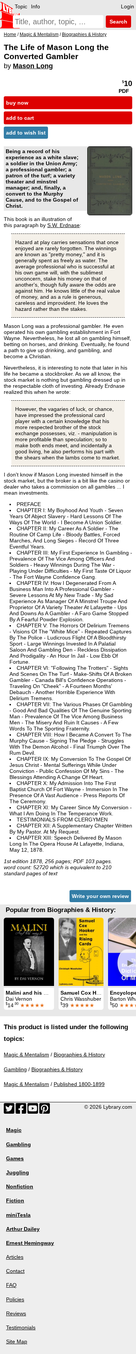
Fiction (15, 1200)
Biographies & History (79, 1055)
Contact (15, 1271)
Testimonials (21, 1327)
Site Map (16, 1341)
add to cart (20, 118)
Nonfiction (19, 1186)
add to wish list (26, 133)
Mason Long (33, 66)
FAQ (11, 1285)
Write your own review (100, 896)
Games (15, 1158)
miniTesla (18, 1215)
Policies (15, 1299)
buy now (17, 103)
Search (117, 22)
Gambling (15, 1069)
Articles (14, 1257)
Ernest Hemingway (30, 1243)
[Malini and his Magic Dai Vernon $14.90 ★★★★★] (29, 952)
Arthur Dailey (23, 1229)
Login (127, 6)
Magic (14, 1130)
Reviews (16, 1313)
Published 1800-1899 (79, 1084)
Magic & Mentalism (26, 1055)
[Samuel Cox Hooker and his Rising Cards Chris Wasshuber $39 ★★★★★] (81, 952)
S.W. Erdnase (63, 225)
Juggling (17, 1172)
